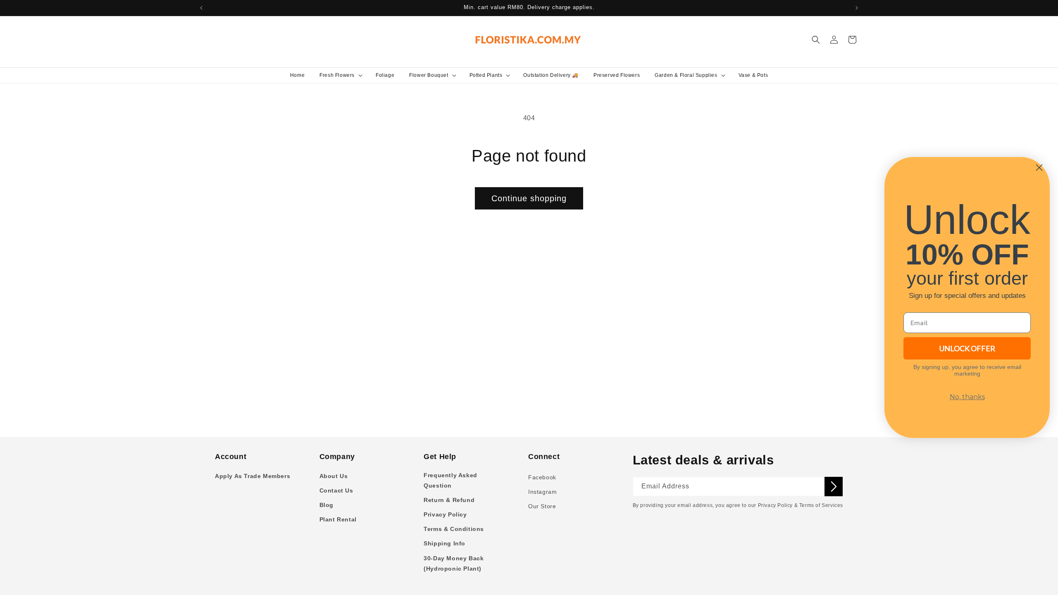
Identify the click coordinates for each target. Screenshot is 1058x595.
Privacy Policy (445, 514)
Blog (326, 505)
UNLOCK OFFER (967, 348)
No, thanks (967, 397)
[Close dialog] (1039, 167)
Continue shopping (529, 198)
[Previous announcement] (201, 8)
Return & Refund (449, 500)
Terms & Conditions (454, 529)
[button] (340, 75)
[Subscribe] (833, 486)
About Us (333, 476)
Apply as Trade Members (252, 476)
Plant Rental (338, 519)
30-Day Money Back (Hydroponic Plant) (454, 563)
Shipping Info (444, 543)
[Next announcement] (857, 8)
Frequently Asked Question (450, 480)
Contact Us (336, 490)
